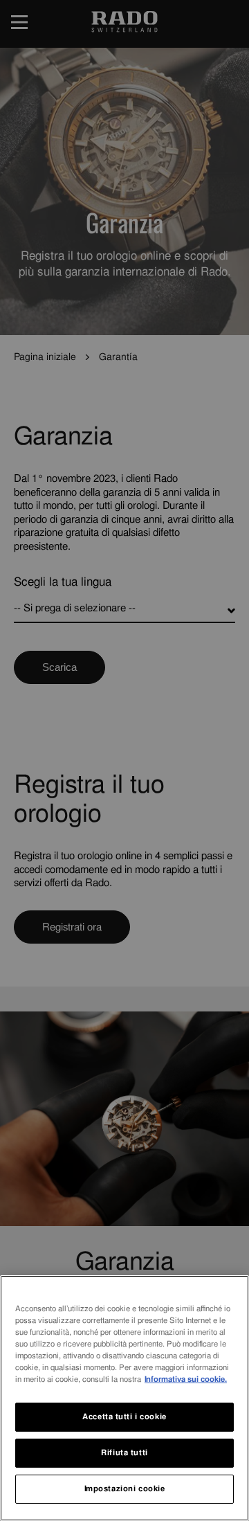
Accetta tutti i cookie (124, 1416)
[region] (124, 1398)
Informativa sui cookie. (186, 1379)
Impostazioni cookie (124, 1488)
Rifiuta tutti (124, 1452)
